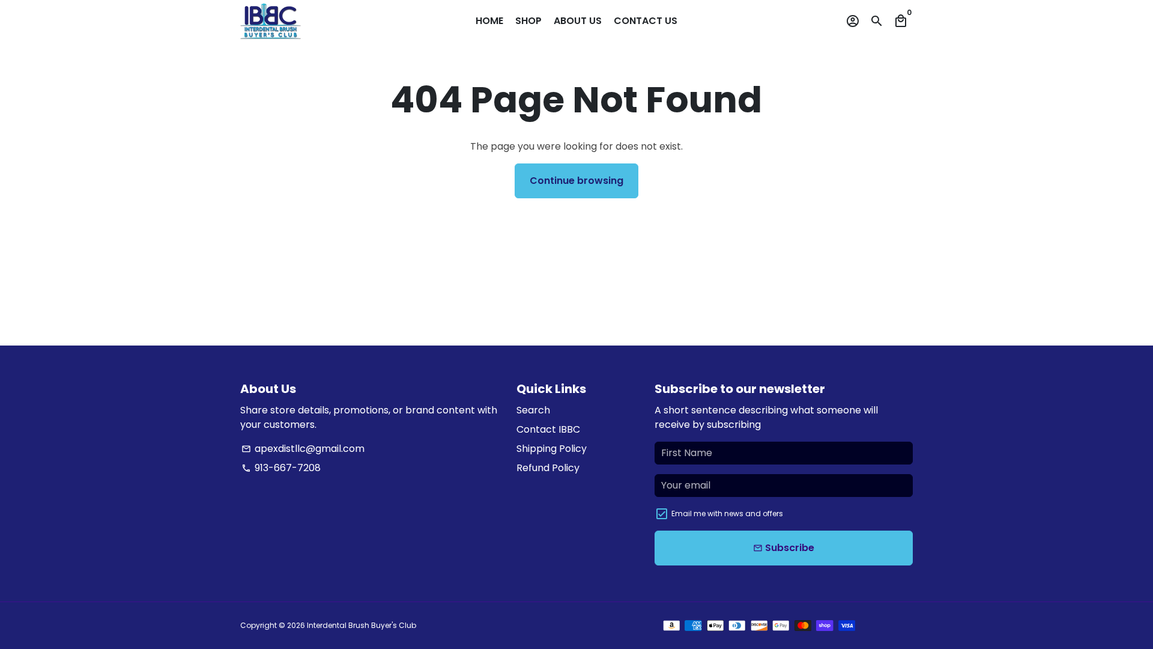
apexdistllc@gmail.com (303, 449)
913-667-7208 (281, 468)
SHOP (528, 21)
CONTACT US (645, 21)
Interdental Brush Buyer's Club (361, 625)
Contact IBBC (548, 429)
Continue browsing (576, 180)
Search (533, 410)
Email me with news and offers (727, 513)
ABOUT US (578, 21)
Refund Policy (548, 468)
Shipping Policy (551, 449)
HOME (489, 21)
